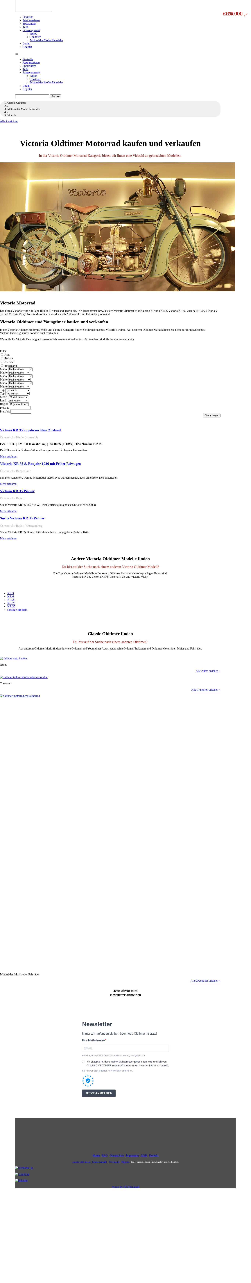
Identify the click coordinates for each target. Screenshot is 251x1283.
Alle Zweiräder (9, 121)
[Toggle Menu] (16, 54)
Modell (4, 397)
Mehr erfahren (8, 456)
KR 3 (10, 593)
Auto (7, 354)
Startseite (28, 17)
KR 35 (11, 606)
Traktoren (35, 36)
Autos (33, 33)
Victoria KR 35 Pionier (17, 491)
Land (3, 400)
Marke (4, 369)
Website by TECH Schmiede (126, 1187)
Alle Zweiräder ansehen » (205, 980)
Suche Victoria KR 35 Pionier (22, 518)
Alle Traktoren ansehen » (205, 689)
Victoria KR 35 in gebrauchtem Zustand (30, 430)
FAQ (105, 1155)
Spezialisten (29, 23)
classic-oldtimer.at (81, 1162)
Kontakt (153, 1155)
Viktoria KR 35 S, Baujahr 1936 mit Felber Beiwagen (40, 464)
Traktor (9, 358)
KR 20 (11, 599)
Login (26, 43)
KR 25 (11, 603)
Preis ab (4, 407)
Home (96, 1155)
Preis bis (5, 411)
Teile (25, 26)
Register (27, 46)
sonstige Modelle (17, 609)
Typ (2, 390)
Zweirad (9, 362)
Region (4, 403)
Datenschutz (117, 1155)
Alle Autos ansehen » (208, 670)
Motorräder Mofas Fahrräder (46, 40)
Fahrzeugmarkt (31, 30)
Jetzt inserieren (31, 20)
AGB (144, 1155)
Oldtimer (125, 1162)
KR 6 (10, 596)
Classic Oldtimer (16, 102)
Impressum (132, 1155)
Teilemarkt (11, 365)
